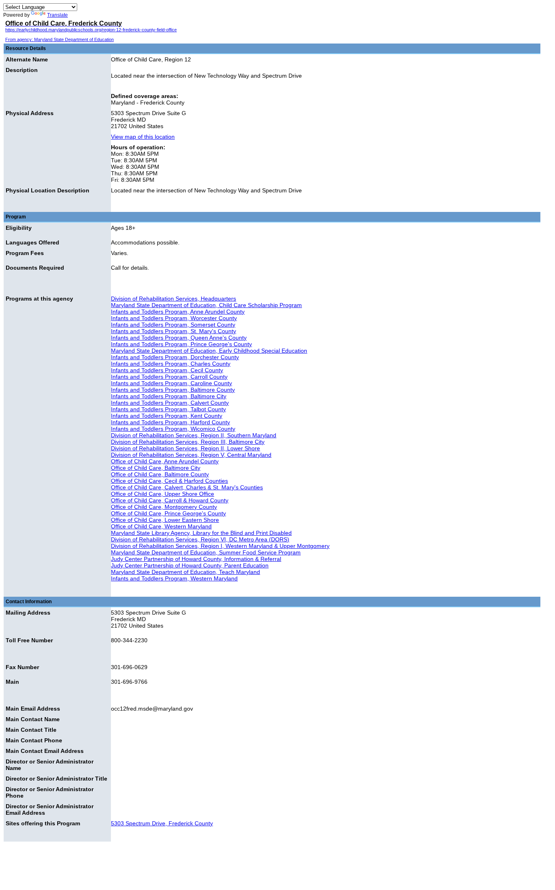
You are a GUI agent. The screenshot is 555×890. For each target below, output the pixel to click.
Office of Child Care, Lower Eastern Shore (165, 520)
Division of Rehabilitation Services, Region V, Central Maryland (191, 455)
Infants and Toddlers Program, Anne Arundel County (178, 311)
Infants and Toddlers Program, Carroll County (169, 376)
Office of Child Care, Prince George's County (168, 513)
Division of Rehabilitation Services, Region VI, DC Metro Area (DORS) (200, 539)
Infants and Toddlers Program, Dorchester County (175, 357)
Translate (57, 15)
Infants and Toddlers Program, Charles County (170, 363)
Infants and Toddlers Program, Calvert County (170, 402)
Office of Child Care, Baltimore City (155, 468)
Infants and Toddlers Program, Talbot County (168, 409)
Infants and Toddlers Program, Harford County (170, 422)
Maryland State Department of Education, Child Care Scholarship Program (206, 305)
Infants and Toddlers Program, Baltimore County (173, 389)
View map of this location (143, 136)
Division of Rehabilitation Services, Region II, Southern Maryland (193, 435)
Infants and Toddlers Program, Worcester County (174, 318)
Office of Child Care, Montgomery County (164, 507)
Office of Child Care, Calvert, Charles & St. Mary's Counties (187, 487)
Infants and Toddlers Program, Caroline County (171, 383)
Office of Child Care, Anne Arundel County (165, 461)
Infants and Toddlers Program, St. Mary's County (173, 331)
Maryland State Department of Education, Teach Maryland (185, 572)
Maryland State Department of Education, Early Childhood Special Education (209, 350)
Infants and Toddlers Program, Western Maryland (174, 578)
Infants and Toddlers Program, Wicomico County (173, 428)
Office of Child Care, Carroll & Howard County (169, 500)
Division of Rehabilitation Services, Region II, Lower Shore (185, 448)
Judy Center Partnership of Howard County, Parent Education (190, 565)
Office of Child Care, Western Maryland (161, 526)
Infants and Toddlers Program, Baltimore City (168, 396)
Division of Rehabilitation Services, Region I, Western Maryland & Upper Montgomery (220, 546)
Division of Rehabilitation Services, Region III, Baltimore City (187, 441)
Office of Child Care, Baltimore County (160, 474)
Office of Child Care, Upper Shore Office (162, 494)
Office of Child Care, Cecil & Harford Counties (169, 481)
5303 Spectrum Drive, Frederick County (162, 823)
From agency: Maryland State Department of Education (59, 39)
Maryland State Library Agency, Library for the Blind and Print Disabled (201, 533)
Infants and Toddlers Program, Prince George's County (181, 344)
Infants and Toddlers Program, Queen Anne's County (179, 337)
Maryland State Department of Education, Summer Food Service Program (206, 552)
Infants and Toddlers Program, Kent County (166, 415)
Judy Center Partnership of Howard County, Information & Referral (196, 559)
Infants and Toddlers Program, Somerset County (173, 324)
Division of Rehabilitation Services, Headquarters (173, 298)
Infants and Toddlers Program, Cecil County (167, 370)
